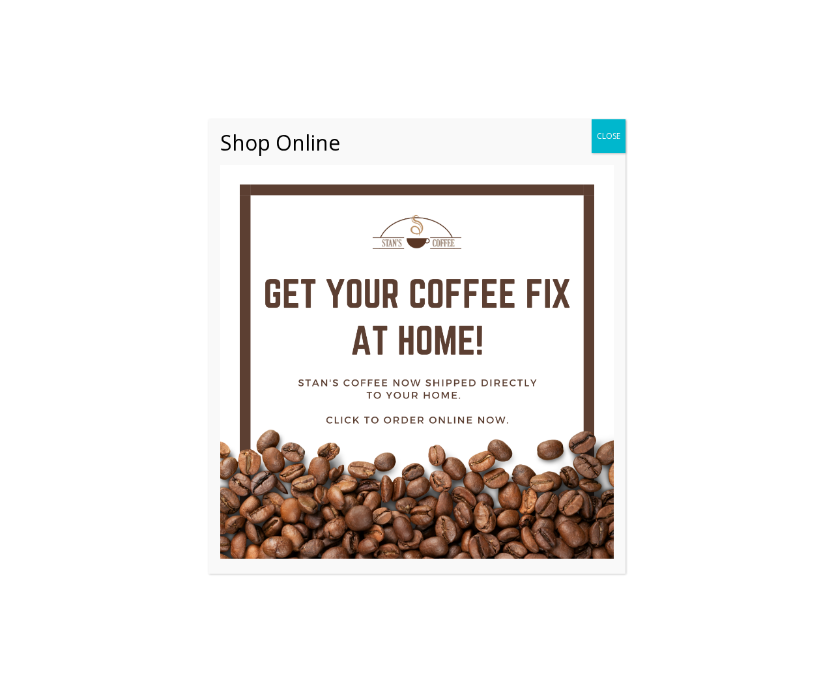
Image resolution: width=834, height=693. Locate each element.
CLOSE (608, 135)
